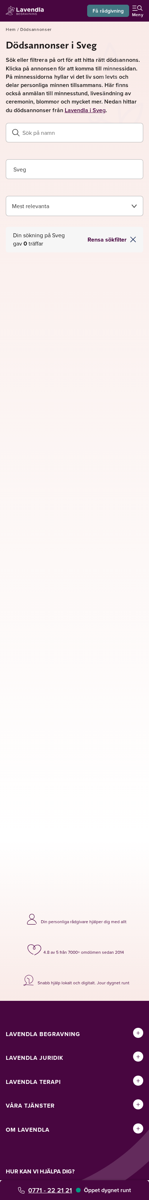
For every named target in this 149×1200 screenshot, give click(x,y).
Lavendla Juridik (34, 1058)
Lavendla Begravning (43, 1034)
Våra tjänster (30, 1105)
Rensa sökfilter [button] (107, 239)
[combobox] (74, 169)
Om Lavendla (28, 1130)
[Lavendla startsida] (27, 11)
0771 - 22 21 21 (50, 1190)
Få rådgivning (108, 10)
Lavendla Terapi (33, 1082)
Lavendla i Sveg (85, 110)
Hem (11, 29)
